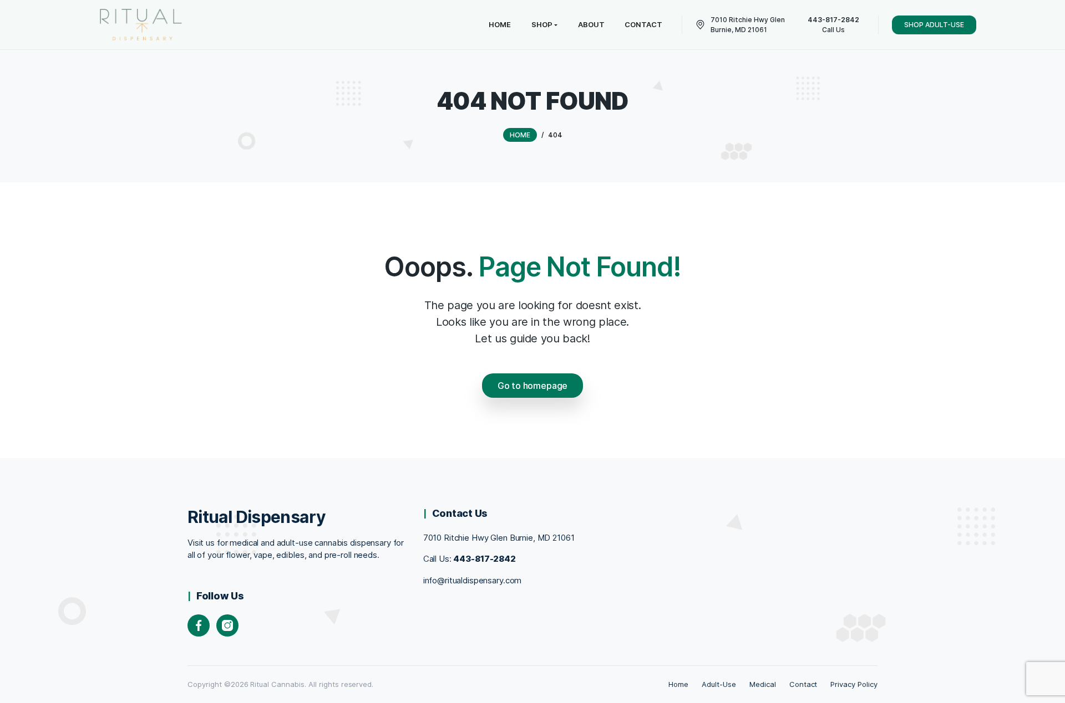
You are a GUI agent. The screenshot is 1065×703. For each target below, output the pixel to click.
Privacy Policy (854, 684)
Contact (803, 684)
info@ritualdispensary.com (472, 580)
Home (678, 684)
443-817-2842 (484, 558)
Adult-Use (719, 684)
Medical (762, 684)
